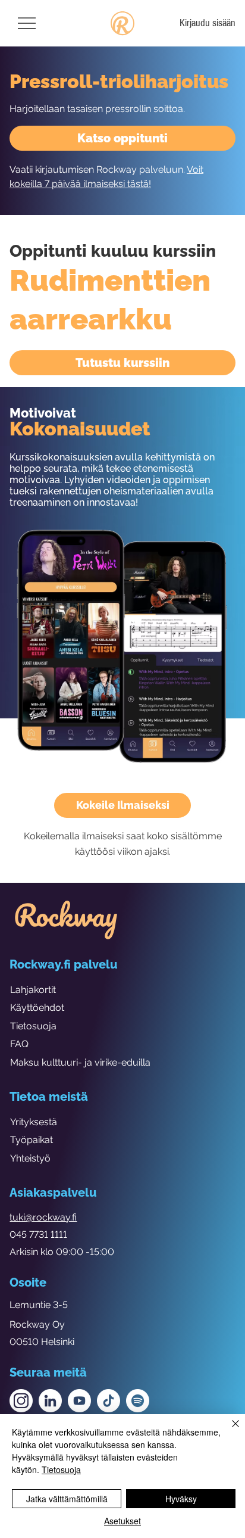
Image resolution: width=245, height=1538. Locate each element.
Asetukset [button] (122, 1521)
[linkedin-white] (50, 1400)
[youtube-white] (79, 1400)
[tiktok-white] (108, 1400)
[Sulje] (228, 1430)
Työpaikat (31, 1139)
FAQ (19, 1044)
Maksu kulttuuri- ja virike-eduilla (80, 1062)
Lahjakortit (33, 989)
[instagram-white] (21, 1400)
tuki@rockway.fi (43, 1217)
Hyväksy (181, 1499)
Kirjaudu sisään (207, 23)
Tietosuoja (33, 1026)
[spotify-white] (137, 1400)
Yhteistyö (30, 1158)
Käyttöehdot (37, 1007)
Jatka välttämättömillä (67, 1499)
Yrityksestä (33, 1122)
